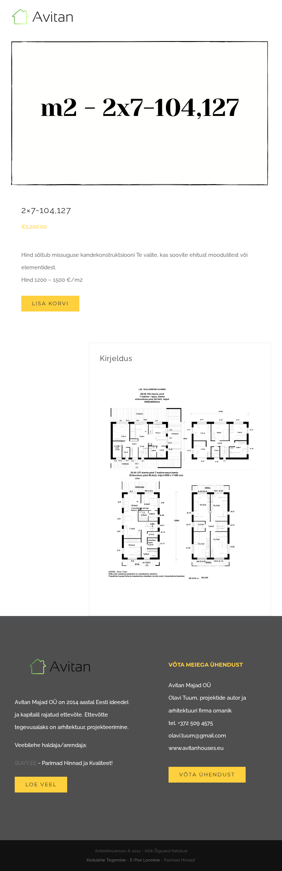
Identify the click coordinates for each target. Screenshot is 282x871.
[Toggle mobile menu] (268, 20)
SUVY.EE (26, 763)
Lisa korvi (50, 303)
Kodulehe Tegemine (106, 860)
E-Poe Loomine (145, 860)
